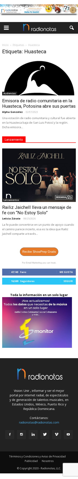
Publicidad (31, 461)
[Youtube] (68, 434)
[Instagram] (21, 434)
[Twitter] (45, 434)
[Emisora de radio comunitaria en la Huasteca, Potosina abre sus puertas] (39, 77)
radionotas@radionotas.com (39, 422)
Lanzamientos (11, 200)
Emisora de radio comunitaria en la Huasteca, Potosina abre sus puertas (39, 103)
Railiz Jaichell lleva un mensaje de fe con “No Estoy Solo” (36, 210)
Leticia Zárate (11, 218)
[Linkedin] (33, 434)
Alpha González (12, 111)
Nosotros (48, 461)
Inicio (5, 45)
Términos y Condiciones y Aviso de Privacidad (37, 456)
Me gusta (66, 272)
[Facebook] (9, 434)
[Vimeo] (56, 434)
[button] (72, 28)
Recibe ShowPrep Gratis (39, 251)
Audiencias (9, 93)
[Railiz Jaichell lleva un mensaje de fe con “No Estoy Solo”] (39, 175)
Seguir (68, 281)
